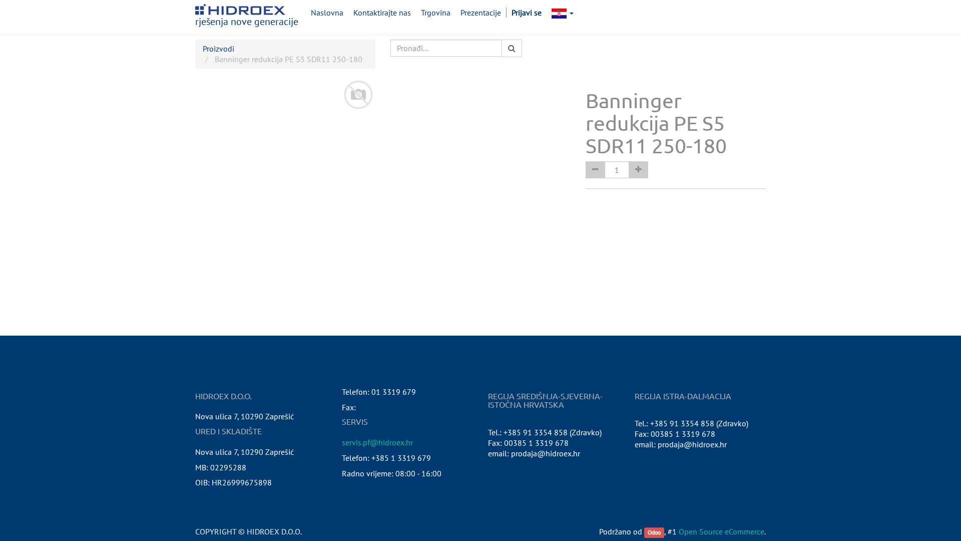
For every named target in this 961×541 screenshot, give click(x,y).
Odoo (654, 532)
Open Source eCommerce (721, 531)
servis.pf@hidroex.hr (377, 442)
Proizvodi (218, 49)
